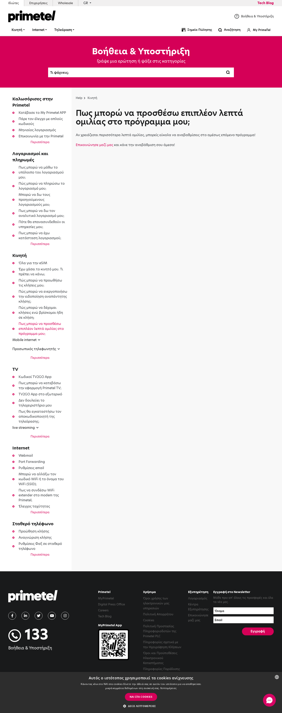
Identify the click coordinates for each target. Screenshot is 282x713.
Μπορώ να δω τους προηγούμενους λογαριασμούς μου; (34, 199)
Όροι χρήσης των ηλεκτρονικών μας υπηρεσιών (156, 603)
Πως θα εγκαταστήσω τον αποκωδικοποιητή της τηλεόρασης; (40, 416)
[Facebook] (12, 616)
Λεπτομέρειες (168, 688)
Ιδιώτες (13, 3)
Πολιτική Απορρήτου (158, 614)
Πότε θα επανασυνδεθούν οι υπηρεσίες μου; (42, 224)
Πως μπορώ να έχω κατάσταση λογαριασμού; (40, 235)
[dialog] (141, 692)
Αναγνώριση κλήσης (35, 537)
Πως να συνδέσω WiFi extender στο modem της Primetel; (39, 495)
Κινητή (17, 30)
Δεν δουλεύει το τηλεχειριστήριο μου (35, 403)
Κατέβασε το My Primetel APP (42, 112)
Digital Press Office (111, 604)
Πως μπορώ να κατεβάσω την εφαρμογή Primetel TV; (40, 385)
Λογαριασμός (197, 598)
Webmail (26, 455)
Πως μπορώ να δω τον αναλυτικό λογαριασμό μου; (41, 213)
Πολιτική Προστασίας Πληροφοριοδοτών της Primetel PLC (159, 631)
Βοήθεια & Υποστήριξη (257, 16)
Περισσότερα (40, 142)
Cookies (148, 620)
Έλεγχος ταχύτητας (34, 506)
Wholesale (65, 3)
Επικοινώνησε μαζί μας (94, 145)
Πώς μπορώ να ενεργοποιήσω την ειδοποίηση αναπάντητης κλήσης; (43, 296)
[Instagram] (65, 616)
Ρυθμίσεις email (31, 468)
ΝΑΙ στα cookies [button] (141, 697)
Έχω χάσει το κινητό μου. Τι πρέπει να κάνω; (41, 272)
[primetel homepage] (32, 16)
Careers (103, 610)
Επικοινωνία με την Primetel (41, 136)
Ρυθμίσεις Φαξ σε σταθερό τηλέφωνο (40, 546)
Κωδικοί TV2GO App (35, 376)
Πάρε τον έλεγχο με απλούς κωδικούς (41, 121)
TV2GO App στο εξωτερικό (40, 394)
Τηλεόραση (63, 30)
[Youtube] (52, 616)
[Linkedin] (25, 616)
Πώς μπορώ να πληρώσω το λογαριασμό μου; (42, 186)
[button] (141, 706)
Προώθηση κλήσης (34, 531)
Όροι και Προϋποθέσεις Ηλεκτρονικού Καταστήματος (160, 658)
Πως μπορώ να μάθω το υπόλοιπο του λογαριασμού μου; (41, 172)
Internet (38, 30)
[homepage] (33, 597)
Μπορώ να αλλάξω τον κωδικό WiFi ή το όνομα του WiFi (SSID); (41, 479)
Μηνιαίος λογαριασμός (37, 130)
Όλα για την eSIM (33, 263)
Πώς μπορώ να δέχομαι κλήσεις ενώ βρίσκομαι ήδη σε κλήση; (41, 312)
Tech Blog (265, 3)
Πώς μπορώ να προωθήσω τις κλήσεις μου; (40, 283)
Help (79, 98)
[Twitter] (39, 616)
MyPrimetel (106, 598)
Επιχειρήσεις (38, 3)
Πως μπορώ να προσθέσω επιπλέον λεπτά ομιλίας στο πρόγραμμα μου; (41, 328)
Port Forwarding (32, 461)
